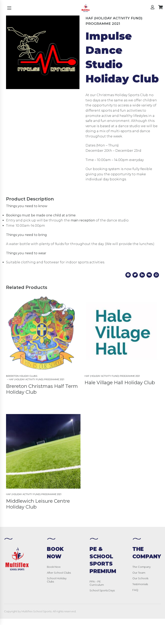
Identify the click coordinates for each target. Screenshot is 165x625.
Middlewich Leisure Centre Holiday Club (38, 504)
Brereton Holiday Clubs (21, 376)
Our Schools (140, 578)
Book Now (54, 566)
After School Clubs (59, 572)
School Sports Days (102, 590)
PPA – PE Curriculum (97, 583)
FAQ (135, 590)
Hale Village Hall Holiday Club (120, 382)
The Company (141, 566)
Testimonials (140, 584)
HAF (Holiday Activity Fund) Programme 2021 (114, 21)
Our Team (138, 572)
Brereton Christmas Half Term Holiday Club (42, 389)
